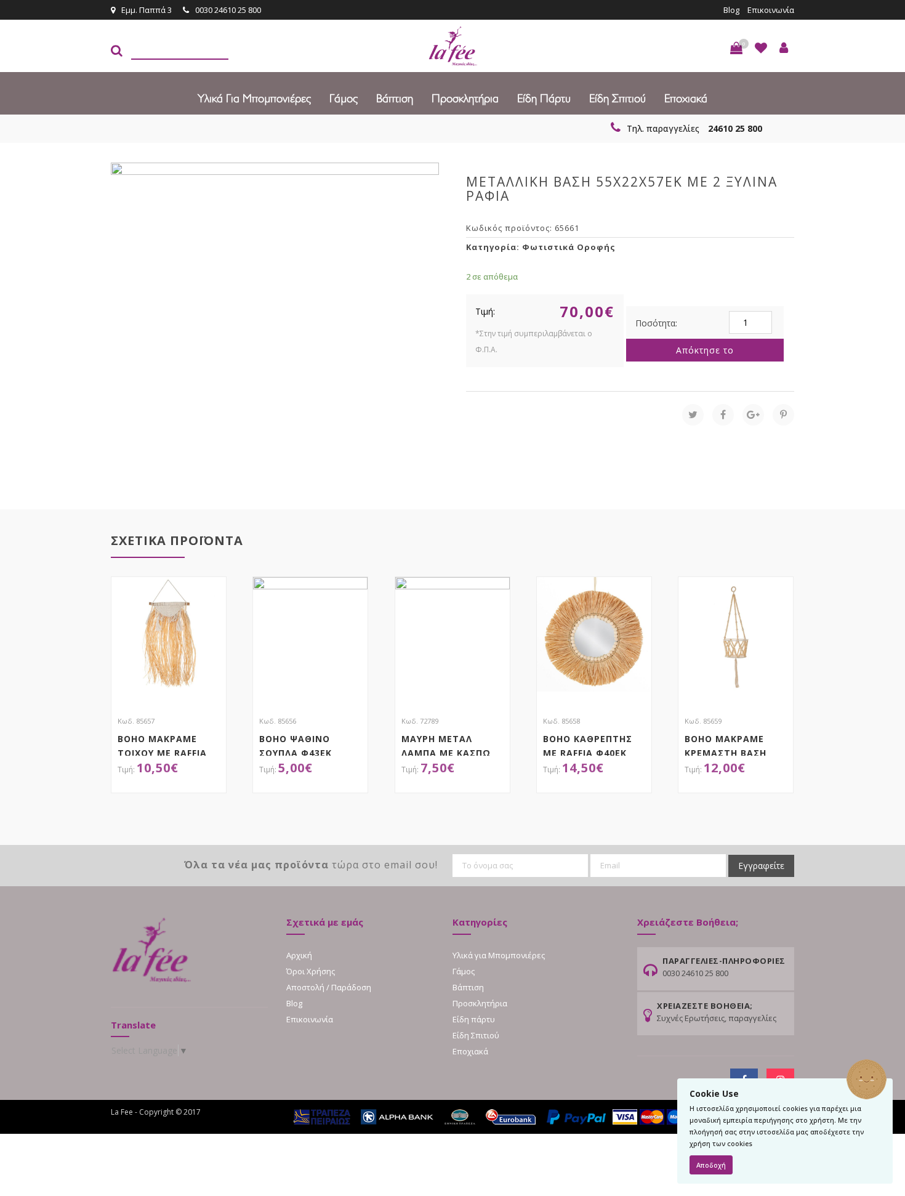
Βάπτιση (394, 98)
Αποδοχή (711, 1165)
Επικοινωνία (770, 9)
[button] (736, 48)
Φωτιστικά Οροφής (569, 247)
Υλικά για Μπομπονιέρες (254, 98)
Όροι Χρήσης (310, 971)
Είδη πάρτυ (544, 98)
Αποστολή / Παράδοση (328, 987)
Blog (731, 9)
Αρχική (299, 955)
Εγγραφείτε (761, 865)
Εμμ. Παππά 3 (146, 9)
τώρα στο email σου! (311, 865)
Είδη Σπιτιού (617, 98)
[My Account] (783, 48)
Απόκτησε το (705, 350)
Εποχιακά (685, 98)
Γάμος (343, 98)
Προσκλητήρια (465, 98)
